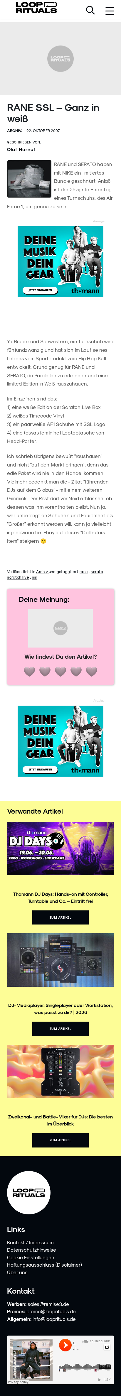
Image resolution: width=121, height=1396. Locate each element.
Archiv (42, 571)
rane (84, 571)
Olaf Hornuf (21, 149)
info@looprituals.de (54, 1319)
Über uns (17, 1272)
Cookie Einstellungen (30, 1257)
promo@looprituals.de (51, 1311)
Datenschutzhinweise (31, 1250)
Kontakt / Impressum (30, 1242)
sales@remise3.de (48, 1304)
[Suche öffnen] (90, 11)
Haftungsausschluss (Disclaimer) (44, 1264)
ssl (35, 577)
